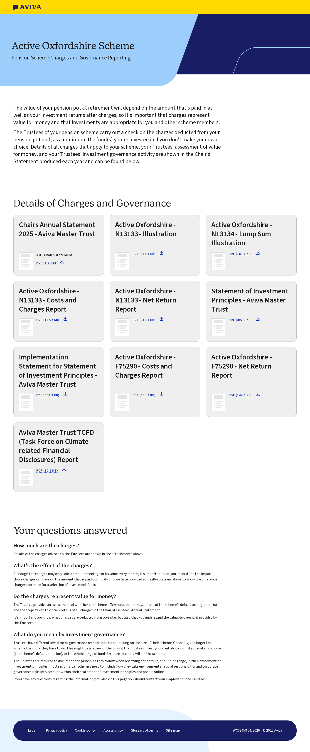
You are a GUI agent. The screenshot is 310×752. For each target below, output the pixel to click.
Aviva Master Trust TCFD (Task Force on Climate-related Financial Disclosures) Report (56, 446)
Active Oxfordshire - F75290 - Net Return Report (241, 366)
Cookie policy (85, 730)
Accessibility (113, 730)
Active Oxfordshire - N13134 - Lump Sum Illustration (241, 234)
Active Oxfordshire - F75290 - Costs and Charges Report (145, 366)
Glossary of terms (144, 730)
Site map (173, 730)
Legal (32, 730)
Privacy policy (56, 730)
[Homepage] (27, 7)
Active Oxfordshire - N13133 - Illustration (146, 229)
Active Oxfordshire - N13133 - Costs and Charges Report (49, 300)
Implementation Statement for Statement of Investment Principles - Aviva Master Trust (58, 371)
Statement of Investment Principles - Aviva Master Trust (249, 300)
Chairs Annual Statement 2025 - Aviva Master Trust (57, 229)
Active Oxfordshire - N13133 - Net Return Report (145, 300)
